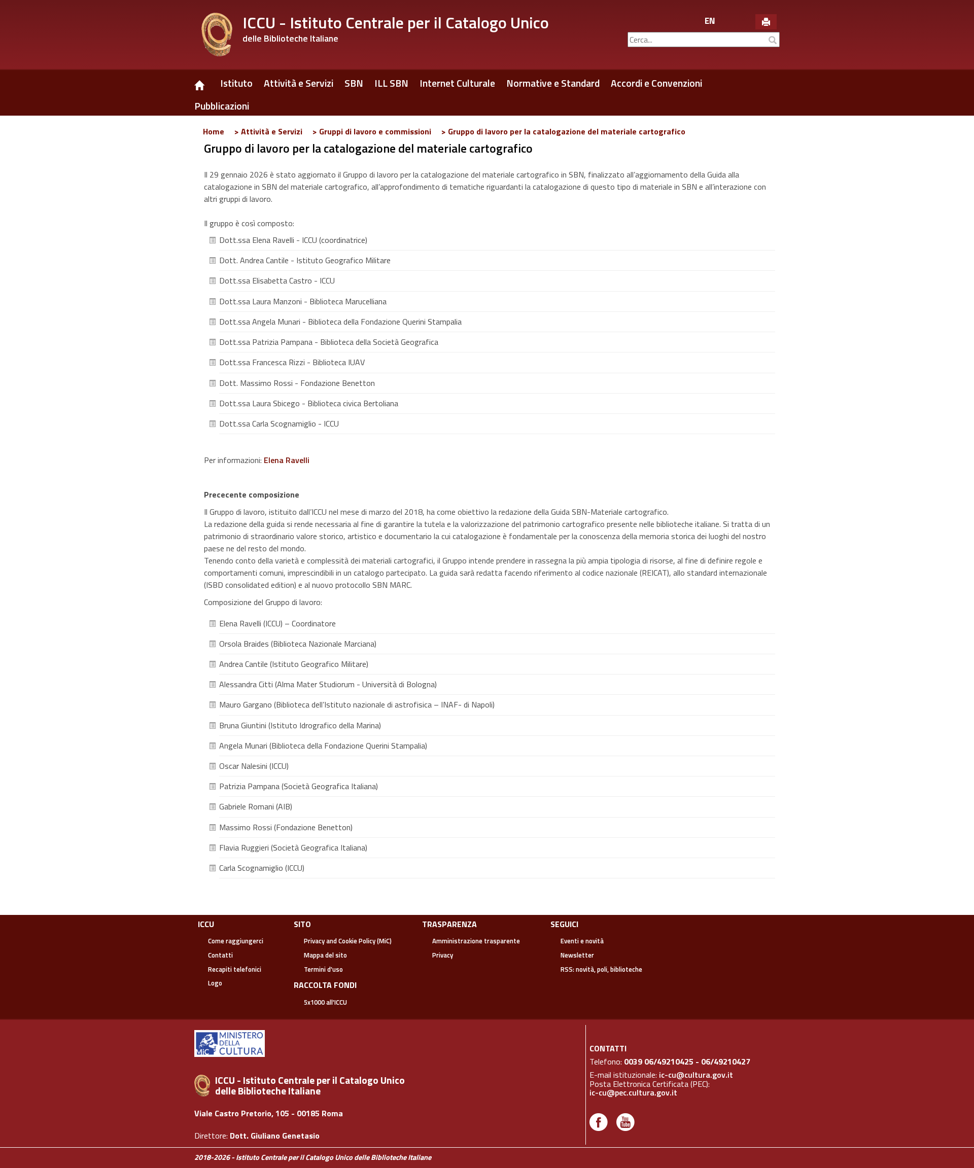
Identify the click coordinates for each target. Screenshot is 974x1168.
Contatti (220, 955)
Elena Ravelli (286, 460)
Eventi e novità (582, 941)
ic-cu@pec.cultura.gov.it (633, 1092)
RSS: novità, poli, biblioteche (601, 969)
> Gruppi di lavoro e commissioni (371, 131)
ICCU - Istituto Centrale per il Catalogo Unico (395, 22)
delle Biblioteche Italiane (290, 38)
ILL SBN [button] (391, 83)
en (710, 20)
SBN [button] (353, 83)
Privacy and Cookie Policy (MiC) (348, 941)
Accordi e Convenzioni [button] (656, 83)
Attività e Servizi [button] (298, 83)
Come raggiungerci (235, 941)
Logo (215, 983)
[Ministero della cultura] (232, 1043)
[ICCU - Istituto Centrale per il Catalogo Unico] (216, 34)
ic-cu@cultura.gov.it (696, 1075)
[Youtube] (626, 1121)
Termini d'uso (323, 969)
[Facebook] (598, 1121)
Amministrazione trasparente (476, 941)
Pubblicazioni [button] (221, 106)
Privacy (442, 955)
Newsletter (577, 955)
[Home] (204, 79)
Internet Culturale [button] (457, 83)
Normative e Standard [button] (553, 83)
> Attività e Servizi (268, 131)
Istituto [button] (236, 83)
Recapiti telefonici (234, 969)
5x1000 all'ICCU (325, 1002)
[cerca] (772, 41)
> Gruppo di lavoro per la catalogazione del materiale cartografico (563, 131)
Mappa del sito (325, 955)
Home (213, 131)
